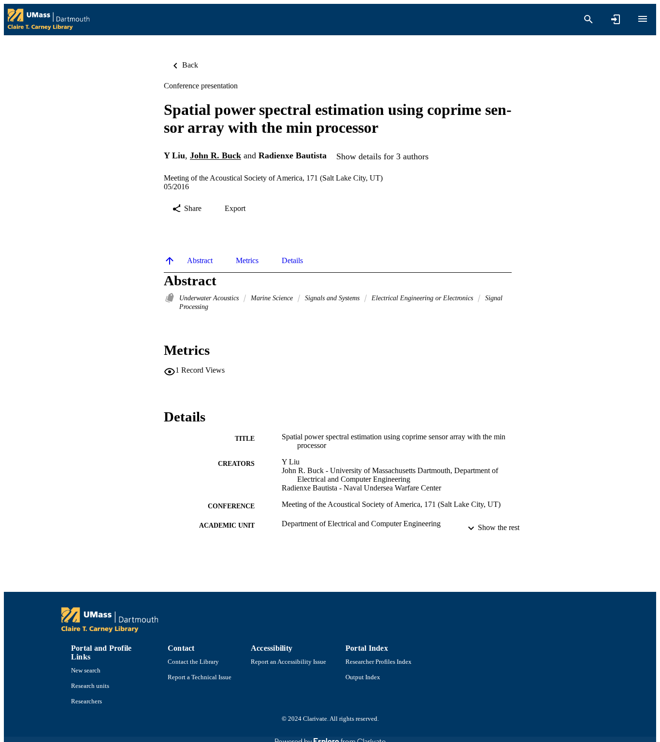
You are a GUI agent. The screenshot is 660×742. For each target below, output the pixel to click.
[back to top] (169, 260)
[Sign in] (615, 19)
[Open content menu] (642, 18)
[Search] (588, 19)
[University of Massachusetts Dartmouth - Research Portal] (48, 19)
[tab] (199, 260)
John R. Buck (215, 156)
